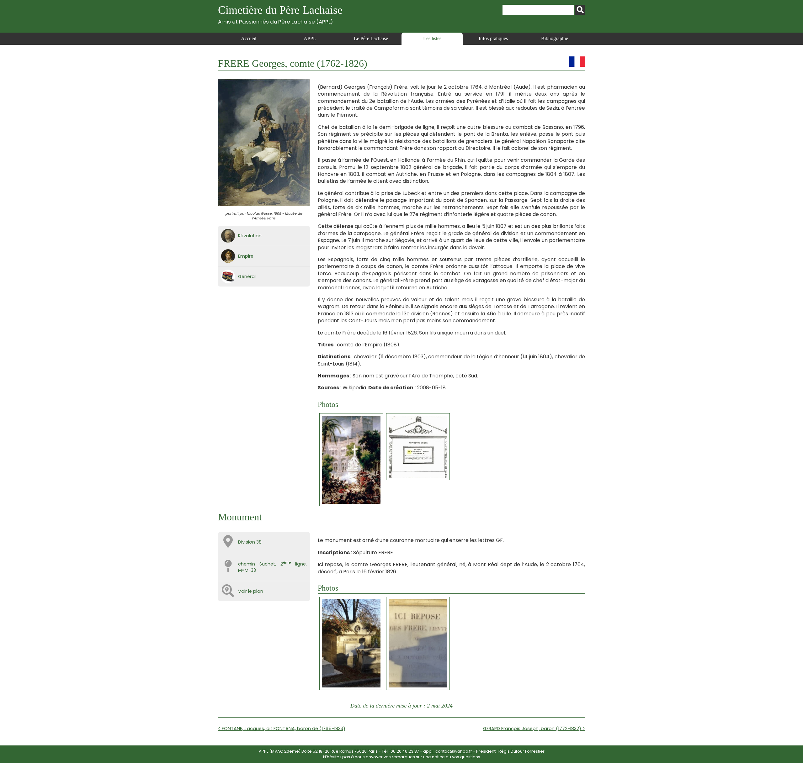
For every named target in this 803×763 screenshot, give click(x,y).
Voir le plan (250, 591)
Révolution (250, 236)
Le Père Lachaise (371, 38)
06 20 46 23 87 (405, 751)
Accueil (248, 38)
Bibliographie (554, 38)
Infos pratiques (493, 38)
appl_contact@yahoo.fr (447, 751)
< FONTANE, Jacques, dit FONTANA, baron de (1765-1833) (281, 728)
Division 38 (250, 542)
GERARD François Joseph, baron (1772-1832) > (534, 728)
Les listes (432, 38)
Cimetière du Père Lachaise (280, 14)
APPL (310, 38)
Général (247, 276)
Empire (245, 256)
